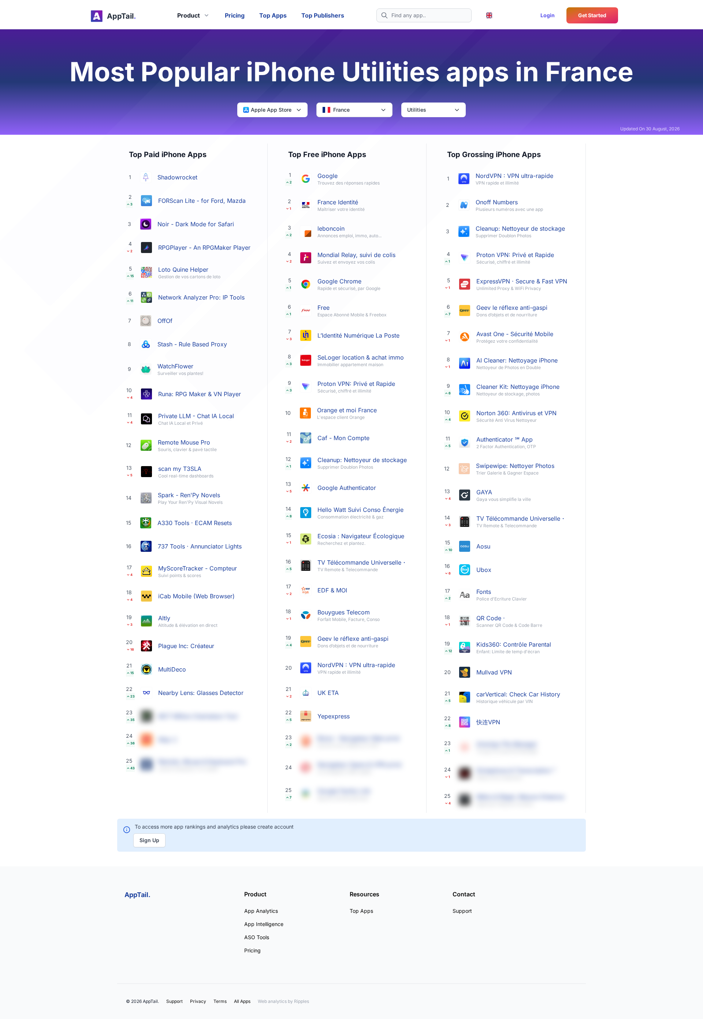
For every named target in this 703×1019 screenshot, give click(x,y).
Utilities (416, 110)
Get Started (592, 15)
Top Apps (273, 15)
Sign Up (149, 840)
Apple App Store (271, 110)
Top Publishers (322, 15)
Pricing (235, 15)
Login (547, 15)
